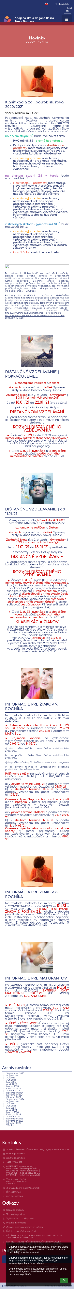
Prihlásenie (62, 4)
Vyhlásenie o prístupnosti (20, 1218)
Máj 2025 (11, 1082)
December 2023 (14, 1119)
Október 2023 (13, 1123)
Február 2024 (13, 1114)
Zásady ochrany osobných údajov (24, 1227)
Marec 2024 (12, 1112)
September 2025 (15, 1073)
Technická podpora (16, 1214)
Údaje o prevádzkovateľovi (21, 1231)
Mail (69, 8)
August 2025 (12, 1075)
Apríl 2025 (11, 1084)
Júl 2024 (10, 1104)
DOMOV (30, 42)
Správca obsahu (15, 1210)
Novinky (43, 42)
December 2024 (14, 1093)
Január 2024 (13, 1117)
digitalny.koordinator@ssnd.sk (22, 1188)
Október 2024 (13, 1097)
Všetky (10, 1125)
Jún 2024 (11, 1106)
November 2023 (14, 1121)
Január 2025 (13, 1091)
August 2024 (12, 1101)
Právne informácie (16, 1223)
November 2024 (14, 1095)
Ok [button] (64, 1280)
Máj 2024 (11, 1108)
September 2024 (15, 1099)
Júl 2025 (10, 1078)
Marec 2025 (12, 1086)
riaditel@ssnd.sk (15, 1154)
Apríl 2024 (11, 1110)
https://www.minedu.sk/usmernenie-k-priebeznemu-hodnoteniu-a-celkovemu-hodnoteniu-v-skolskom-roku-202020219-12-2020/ (35, 315)
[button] (47, 4)
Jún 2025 (11, 1080)
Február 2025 (13, 1088)
